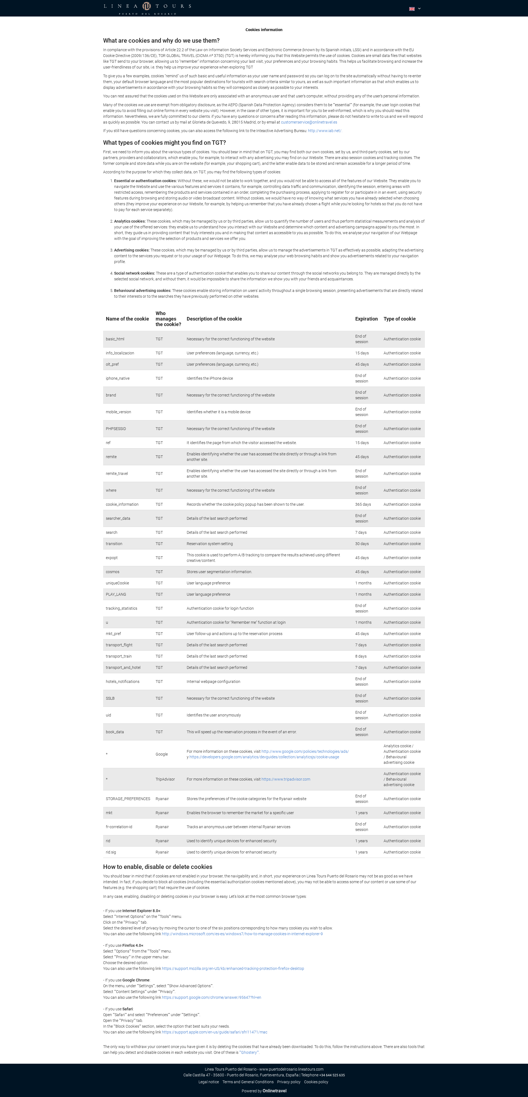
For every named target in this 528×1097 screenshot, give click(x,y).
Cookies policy (316, 1082)
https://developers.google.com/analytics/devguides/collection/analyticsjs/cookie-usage (264, 757)
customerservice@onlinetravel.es (309, 122)
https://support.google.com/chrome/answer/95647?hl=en (211, 997)
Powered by (264, 1091)
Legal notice (209, 1082)
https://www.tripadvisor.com (286, 779)
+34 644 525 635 (332, 1075)
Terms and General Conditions (248, 1082)
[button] (414, 8)
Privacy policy (289, 1082)
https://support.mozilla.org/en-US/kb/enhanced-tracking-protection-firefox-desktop (233, 968)
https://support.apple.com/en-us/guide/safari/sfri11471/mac (214, 1032)
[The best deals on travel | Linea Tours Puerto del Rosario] (147, 8)
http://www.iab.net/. (325, 130)
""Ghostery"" (249, 1052)
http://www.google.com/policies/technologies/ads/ (305, 751)
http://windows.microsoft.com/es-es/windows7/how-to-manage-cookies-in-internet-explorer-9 (242, 934)
